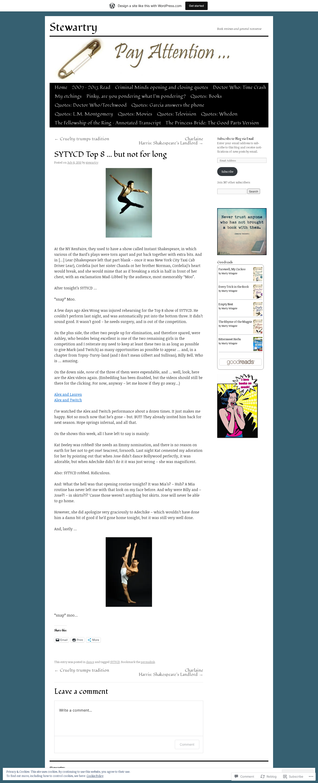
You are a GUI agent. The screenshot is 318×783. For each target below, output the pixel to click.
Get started (196, 5)
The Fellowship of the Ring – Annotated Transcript (108, 122)
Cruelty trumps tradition (81, 139)
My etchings (68, 96)
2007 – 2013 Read (91, 87)
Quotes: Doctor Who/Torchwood (91, 105)
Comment (187, 744)
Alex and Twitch (68, 400)
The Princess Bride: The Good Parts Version (212, 122)
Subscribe (227, 171)
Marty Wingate (229, 273)
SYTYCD (115, 662)
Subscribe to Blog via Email (235, 139)
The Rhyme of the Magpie (235, 321)
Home (61, 87)
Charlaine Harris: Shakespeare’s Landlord (171, 141)
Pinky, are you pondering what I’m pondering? (136, 96)
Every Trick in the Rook (234, 286)
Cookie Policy (95, 776)
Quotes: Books (206, 96)
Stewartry (74, 27)
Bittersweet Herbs (230, 339)
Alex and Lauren (68, 394)
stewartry (92, 162)
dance (90, 662)
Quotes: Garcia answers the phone (167, 105)
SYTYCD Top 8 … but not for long (110, 154)
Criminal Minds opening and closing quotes (161, 87)
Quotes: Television (176, 114)
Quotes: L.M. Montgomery (84, 114)
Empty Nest (226, 304)
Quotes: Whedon (219, 114)
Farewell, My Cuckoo (232, 269)
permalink (148, 662)
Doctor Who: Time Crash (239, 87)
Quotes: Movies (135, 114)
